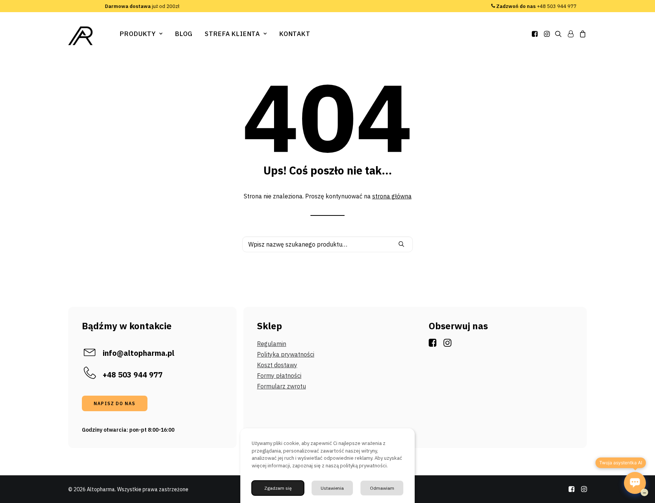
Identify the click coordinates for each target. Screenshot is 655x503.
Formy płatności (279, 375)
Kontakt (294, 34)
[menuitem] (141, 33)
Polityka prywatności (285, 354)
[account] (570, 33)
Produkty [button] (138, 34)
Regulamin (271, 343)
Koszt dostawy (277, 365)
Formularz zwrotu (281, 386)
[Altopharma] (81, 35)
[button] (535, 33)
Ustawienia (332, 488)
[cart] (582, 33)
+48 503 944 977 (536, 6)
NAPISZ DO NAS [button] (115, 403)
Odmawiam (382, 488)
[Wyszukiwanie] (327, 244)
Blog (184, 34)
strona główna (392, 196)
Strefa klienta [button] (232, 34)
